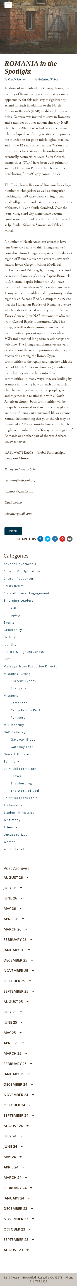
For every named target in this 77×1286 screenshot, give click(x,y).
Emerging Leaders (19, 601)
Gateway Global (48, 79)
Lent (7, 659)
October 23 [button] (15, 1229)
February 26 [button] (15, 939)
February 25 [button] (15, 1063)
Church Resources (19, 579)
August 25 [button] (14, 1001)
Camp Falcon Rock (26, 710)
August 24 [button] (14, 1125)
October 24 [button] (15, 1105)
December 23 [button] (16, 1208)
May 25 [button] (10, 1032)
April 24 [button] (11, 1167)
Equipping (12, 615)
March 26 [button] (13, 929)
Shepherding (21, 783)
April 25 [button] (11, 1043)
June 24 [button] (11, 1146)
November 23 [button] (16, 1218)
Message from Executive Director (31, 666)
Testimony (12, 820)
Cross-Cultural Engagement (27, 593)
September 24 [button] (16, 1115)
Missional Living (17, 674)
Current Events (23, 681)
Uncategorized (16, 835)
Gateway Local (23, 747)
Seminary (11, 761)
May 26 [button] (10, 908)
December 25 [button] (16, 960)
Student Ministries (19, 813)
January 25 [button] (14, 1074)
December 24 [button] (16, 1084)
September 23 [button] (16, 1239)
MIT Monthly (14, 725)
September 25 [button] (16, 991)
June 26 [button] (11, 898)
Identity (10, 644)
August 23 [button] (14, 1249)
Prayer (16, 776)
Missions (11, 696)
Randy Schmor (17, 79)
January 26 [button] (14, 949)
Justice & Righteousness (24, 652)
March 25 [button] (13, 1053)
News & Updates (17, 754)
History (10, 637)
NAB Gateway (15, 732)
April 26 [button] (11, 918)
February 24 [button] (15, 1187)
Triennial (11, 827)
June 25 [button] (11, 1022)
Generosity (13, 630)
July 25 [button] (10, 1012)
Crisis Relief (14, 586)
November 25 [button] (16, 970)
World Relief (14, 849)
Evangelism (20, 688)
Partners (18, 718)
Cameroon (19, 703)
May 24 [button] (10, 1156)
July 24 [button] (10, 1136)
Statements (13, 805)
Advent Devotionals (20, 564)
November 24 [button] (16, 1094)
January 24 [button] (14, 1198)
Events (9, 622)
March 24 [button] (13, 1177)
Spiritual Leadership (21, 798)
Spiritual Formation (20, 769)
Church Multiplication (22, 571)
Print (13, 531)
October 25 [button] (15, 981)
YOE (14, 608)
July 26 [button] (10, 887)
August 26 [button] (14, 877)
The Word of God (25, 791)
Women (10, 842)
